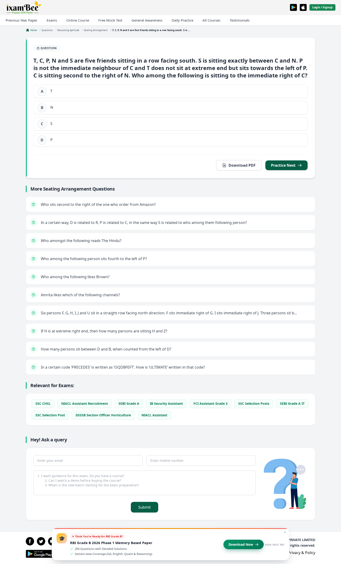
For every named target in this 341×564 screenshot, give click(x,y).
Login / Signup (322, 7)
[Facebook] (30, 541)
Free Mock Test (110, 20)
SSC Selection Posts (253, 403)
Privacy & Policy (301, 552)
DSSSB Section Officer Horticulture (103, 415)
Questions (47, 30)
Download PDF (242, 165)
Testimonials (240, 20)
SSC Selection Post (50, 415)
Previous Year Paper (21, 20)
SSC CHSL (43, 403)
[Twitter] (41, 541)
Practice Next (283, 165)
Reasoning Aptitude (68, 30)
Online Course (77, 20)
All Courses (211, 20)
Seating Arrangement (96, 30)
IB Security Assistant (166, 403)
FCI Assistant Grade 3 (210, 403)
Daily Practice (182, 20)
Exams (52, 20)
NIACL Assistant (154, 415)
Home (33, 30)
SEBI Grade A (129, 403)
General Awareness (147, 20)
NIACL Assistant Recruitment (84, 403)
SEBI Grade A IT (292, 403)
